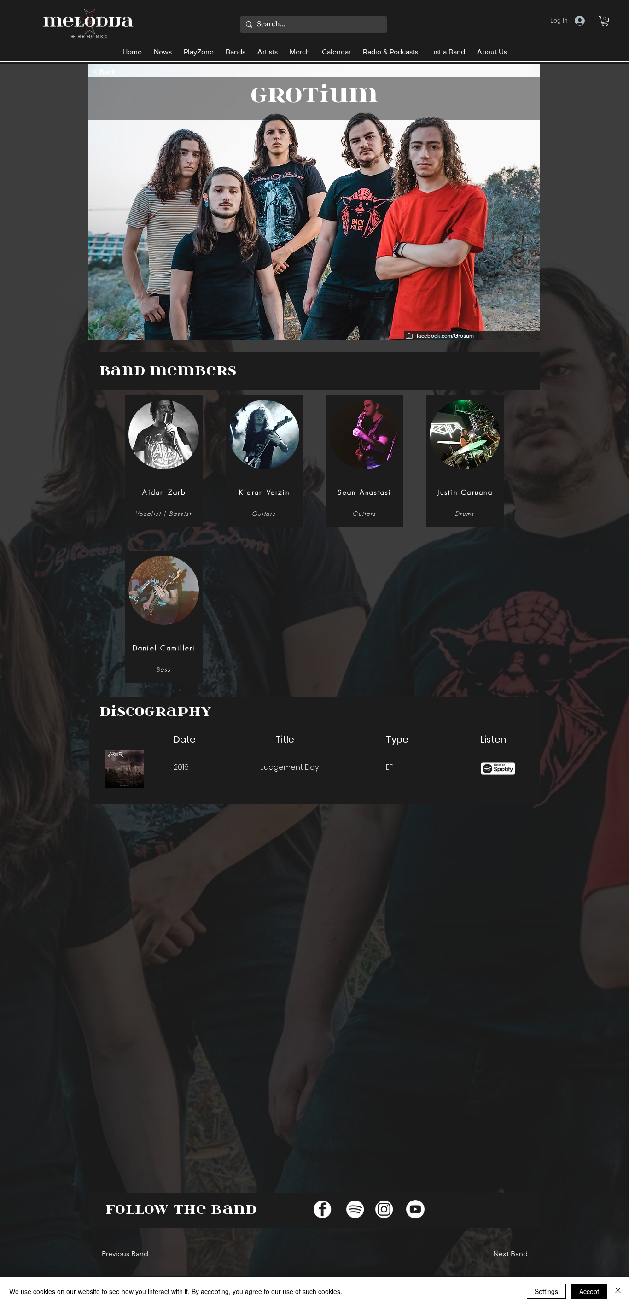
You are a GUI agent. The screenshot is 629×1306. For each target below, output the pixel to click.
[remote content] (327, 997)
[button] (605, 21)
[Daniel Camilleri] (163, 614)
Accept (589, 1291)
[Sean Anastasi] (364, 458)
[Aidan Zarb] (163, 458)
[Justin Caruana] (464, 458)
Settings (546, 1291)
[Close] (617, 1291)
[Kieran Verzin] (264, 458)
